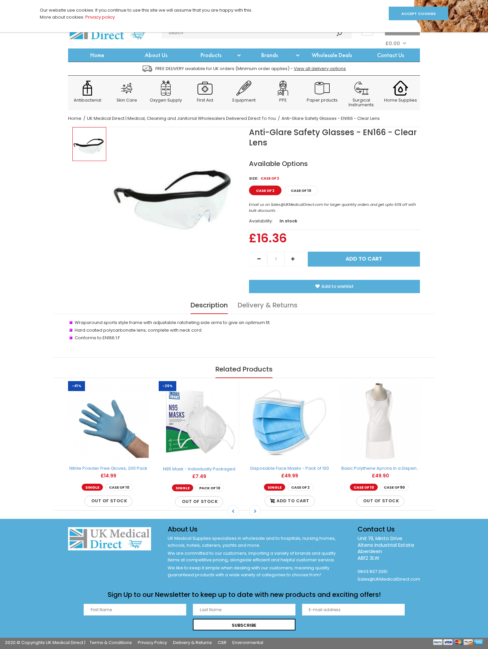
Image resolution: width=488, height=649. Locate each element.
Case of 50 (394, 487)
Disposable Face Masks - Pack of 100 (289, 468)
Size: (264, 178)
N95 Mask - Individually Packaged (199, 469)
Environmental (247, 642)
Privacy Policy (152, 642)
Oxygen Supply (166, 100)
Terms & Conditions (111, 642)
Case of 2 (265, 190)
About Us (183, 529)
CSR (222, 642)
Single (92, 487)
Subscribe (244, 625)
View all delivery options (320, 68)
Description (209, 305)
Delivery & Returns (267, 305)
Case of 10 (301, 190)
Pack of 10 (209, 488)
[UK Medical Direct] (111, 40)
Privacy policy (100, 17)
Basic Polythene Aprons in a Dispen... (380, 468)
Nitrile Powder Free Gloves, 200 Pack (108, 468)
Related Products (244, 369)
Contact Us (376, 529)
